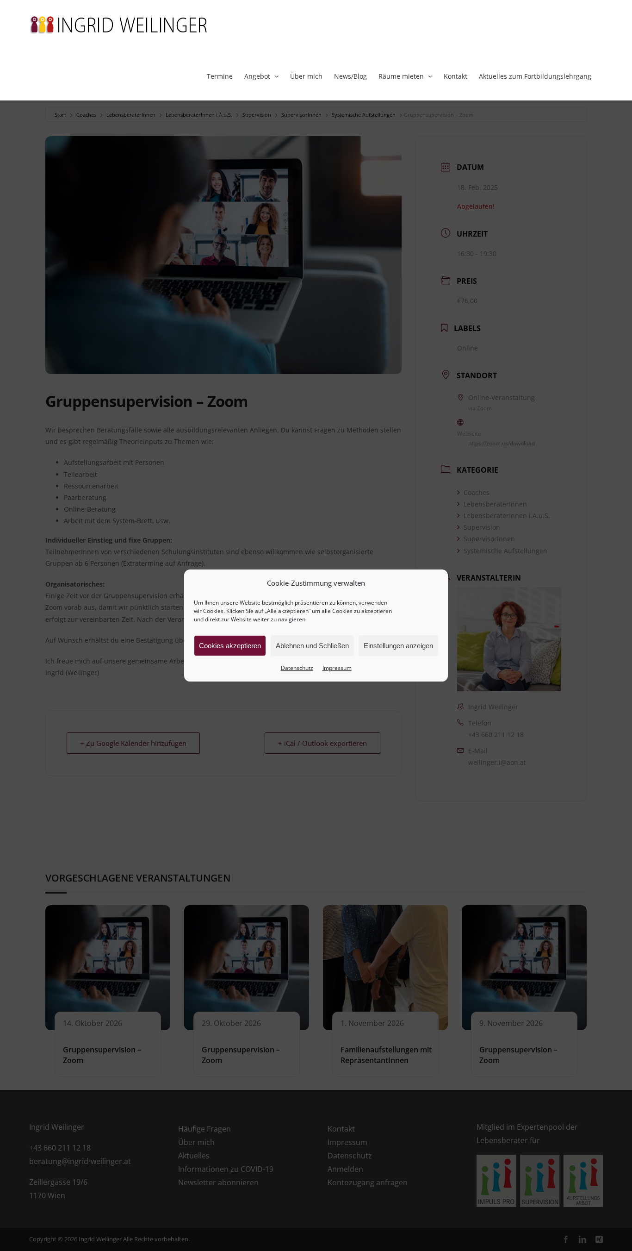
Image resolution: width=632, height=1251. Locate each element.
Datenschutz (297, 668)
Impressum (337, 668)
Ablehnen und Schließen (312, 646)
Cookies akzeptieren (230, 646)
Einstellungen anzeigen (398, 646)
